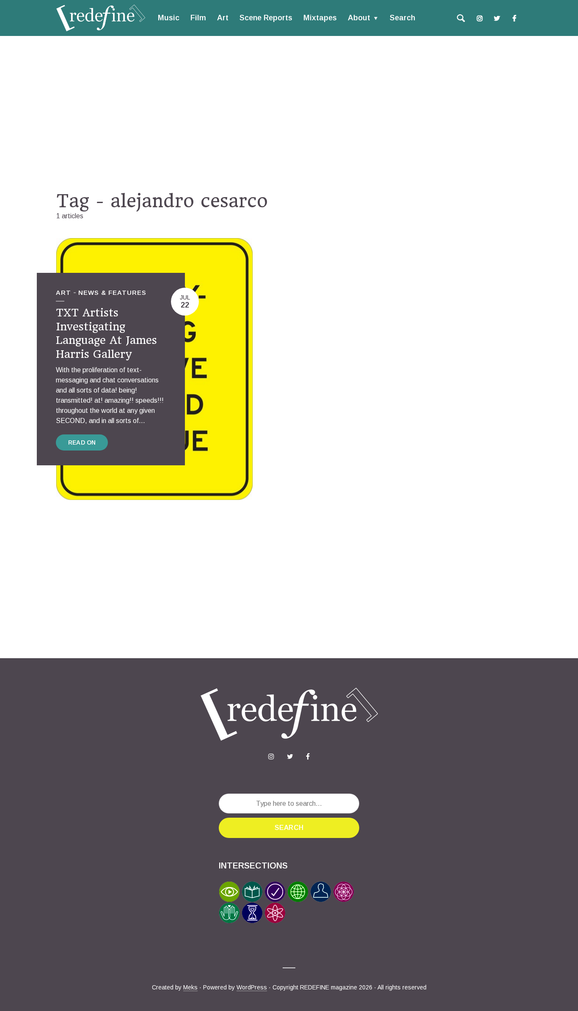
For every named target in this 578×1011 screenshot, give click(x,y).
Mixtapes (320, 18)
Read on (82, 442)
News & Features (112, 292)
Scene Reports (265, 18)
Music (168, 18)
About (359, 18)
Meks (190, 987)
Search (402, 18)
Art (222, 18)
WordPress (252, 987)
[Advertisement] (289, 113)
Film (198, 18)
